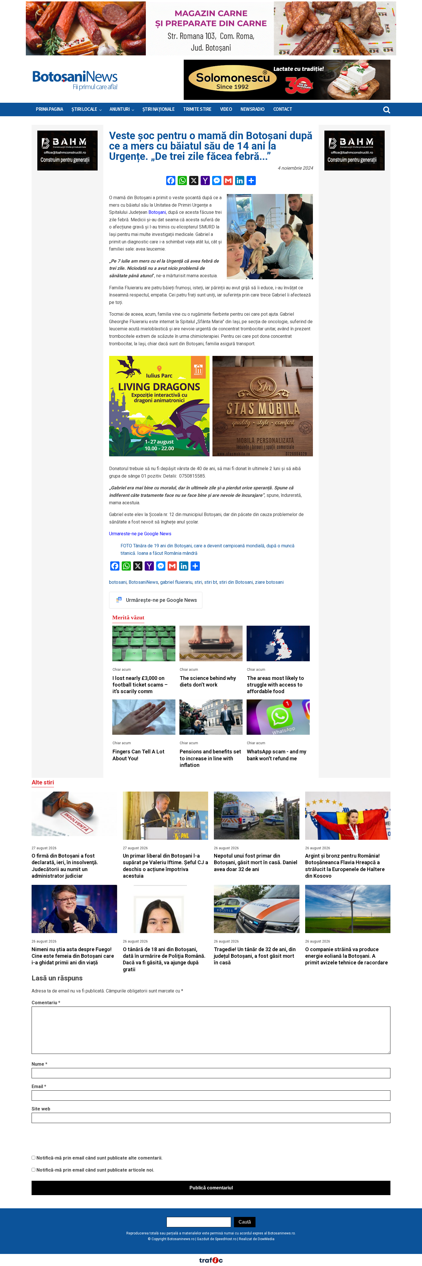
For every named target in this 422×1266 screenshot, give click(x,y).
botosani (118, 582)
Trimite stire (197, 109)
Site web (41, 1109)
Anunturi (119, 109)
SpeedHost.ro (225, 1239)
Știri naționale (158, 109)
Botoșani (157, 212)
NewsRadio (253, 109)
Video (226, 109)
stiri (198, 582)
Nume (39, 1064)
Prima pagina (49, 109)
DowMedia (266, 1239)
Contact (282, 109)
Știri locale (84, 109)
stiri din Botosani (236, 582)
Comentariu (46, 1002)
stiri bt (210, 582)
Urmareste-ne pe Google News (140, 533)
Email (39, 1086)
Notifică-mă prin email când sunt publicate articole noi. (95, 1170)
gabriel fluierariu (176, 582)
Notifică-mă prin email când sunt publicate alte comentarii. (99, 1158)
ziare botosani (269, 582)
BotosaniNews (143, 582)
